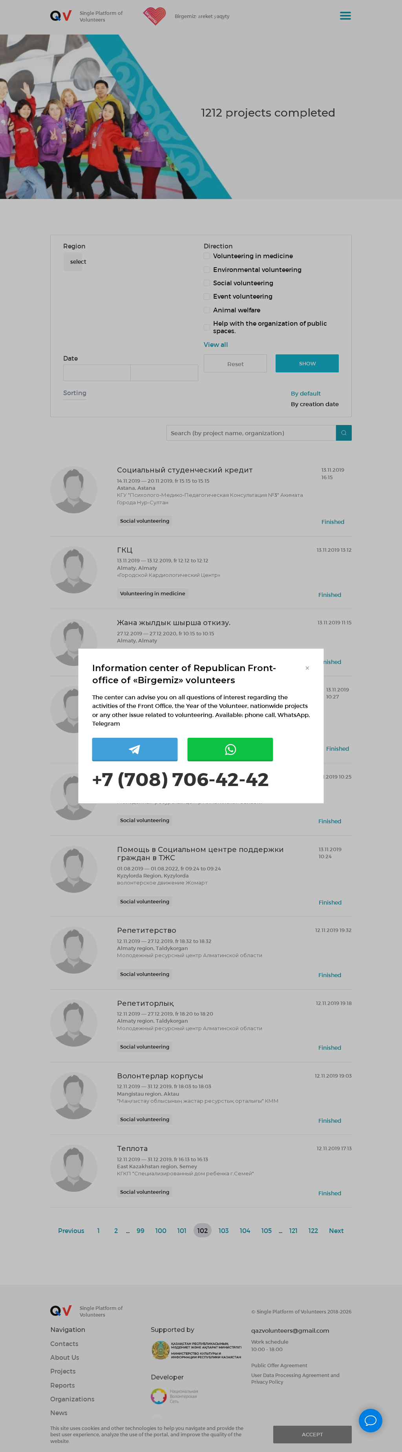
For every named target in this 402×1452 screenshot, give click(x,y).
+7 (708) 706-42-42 (180, 778)
